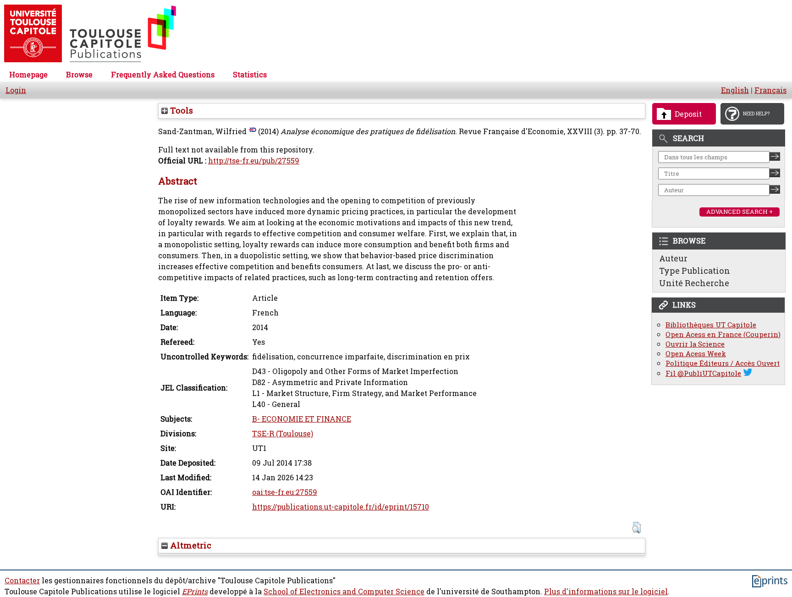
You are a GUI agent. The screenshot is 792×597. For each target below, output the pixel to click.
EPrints (195, 591)
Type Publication (694, 270)
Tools (180, 110)
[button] (636, 527)
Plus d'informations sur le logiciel (606, 591)
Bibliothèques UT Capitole (711, 325)
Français (770, 90)
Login (16, 90)
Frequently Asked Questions (162, 75)
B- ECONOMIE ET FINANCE (301, 419)
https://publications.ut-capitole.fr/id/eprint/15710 (340, 507)
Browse (79, 75)
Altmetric (189, 545)
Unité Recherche (694, 282)
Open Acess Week (696, 353)
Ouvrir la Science (695, 344)
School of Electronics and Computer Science (344, 591)
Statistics (250, 75)
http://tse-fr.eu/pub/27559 (253, 161)
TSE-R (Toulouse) (282, 434)
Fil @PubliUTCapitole (703, 373)
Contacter (22, 580)
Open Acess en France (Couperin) (723, 334)
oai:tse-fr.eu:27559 (284, 492)
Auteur (673, 258)
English (735, 90)
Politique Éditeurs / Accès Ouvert (723, 363)
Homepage (28, 75)
